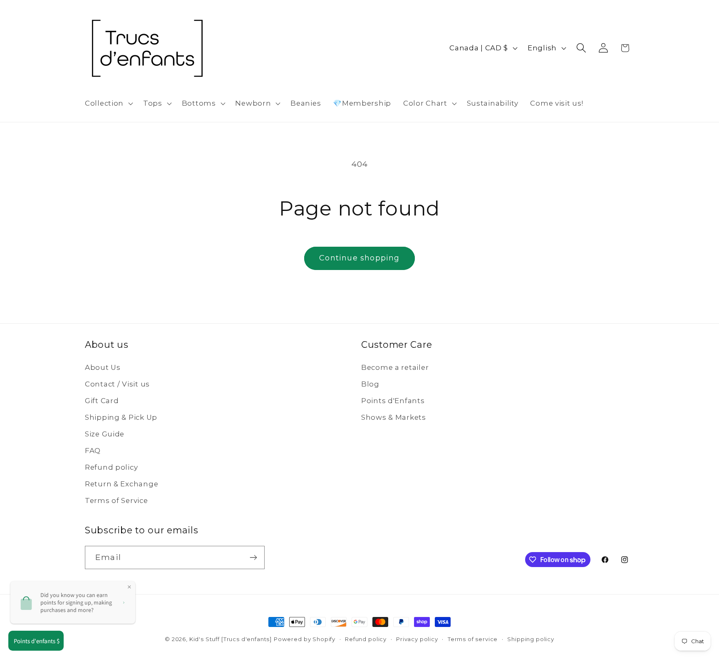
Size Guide (104, 434)
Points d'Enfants (393, 400)
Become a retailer (395, 367)
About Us (103, 367)
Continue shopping (359, 258)
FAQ (93, 450)
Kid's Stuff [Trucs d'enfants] (230, 639)
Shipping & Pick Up (121, 417)
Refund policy (111, 467)
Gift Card (102, 400)
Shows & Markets (393, 417)
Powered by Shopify (304, 639)
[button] (108, 103)
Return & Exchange (121, 484)
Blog (370, 384)
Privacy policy (417, 639)
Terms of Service (116, 500)
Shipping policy (530, 639)
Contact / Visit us (117, 384)
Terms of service (473, 639)
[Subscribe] (253, 557)
